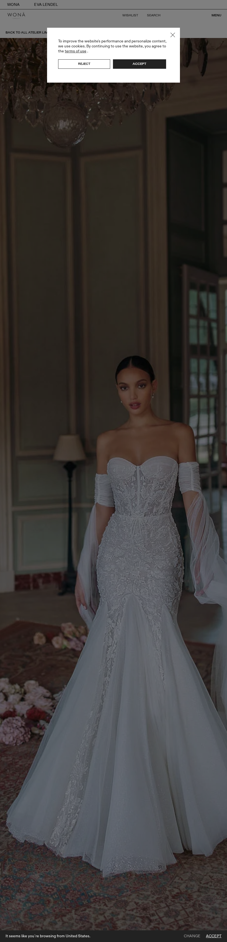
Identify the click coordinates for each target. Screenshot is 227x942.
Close (172, 34)
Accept (213, 936)
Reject (84, 64)
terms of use (75, 51)
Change (192, 936)
